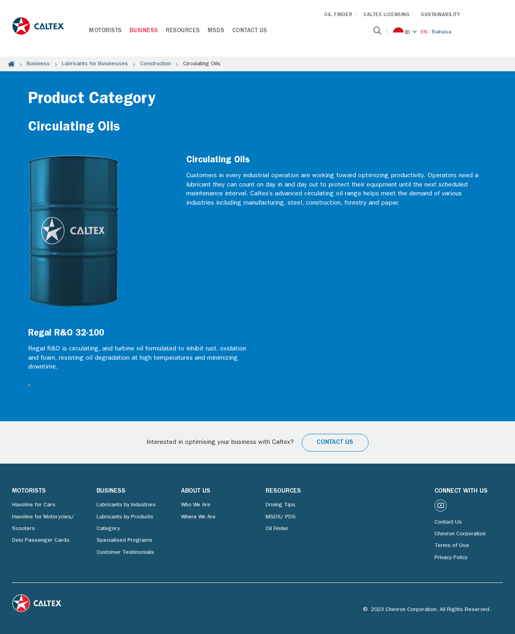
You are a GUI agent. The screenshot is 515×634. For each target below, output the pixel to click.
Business (144, 31)
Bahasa (441, 32)
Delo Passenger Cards (41, 540)
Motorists (105, 31)
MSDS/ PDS (281, 517)
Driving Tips (280, 505)
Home (11, 64)
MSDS (216, 31)
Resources (183, 31)
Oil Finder (277, 529)
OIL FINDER (338, 15)
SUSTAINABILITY (440, 15)
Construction (155, 64)
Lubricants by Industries (126, 505)
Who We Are (195, 505)
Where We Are (198, 517)
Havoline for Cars (34, 505)
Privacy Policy (451, 558)
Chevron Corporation (460, 534)
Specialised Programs (124, 540)
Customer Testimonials (125, 552)
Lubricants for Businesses (95, 64)
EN (424, 32)
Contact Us (249, 31)
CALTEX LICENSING (386, 15)
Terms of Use (452, 546)
